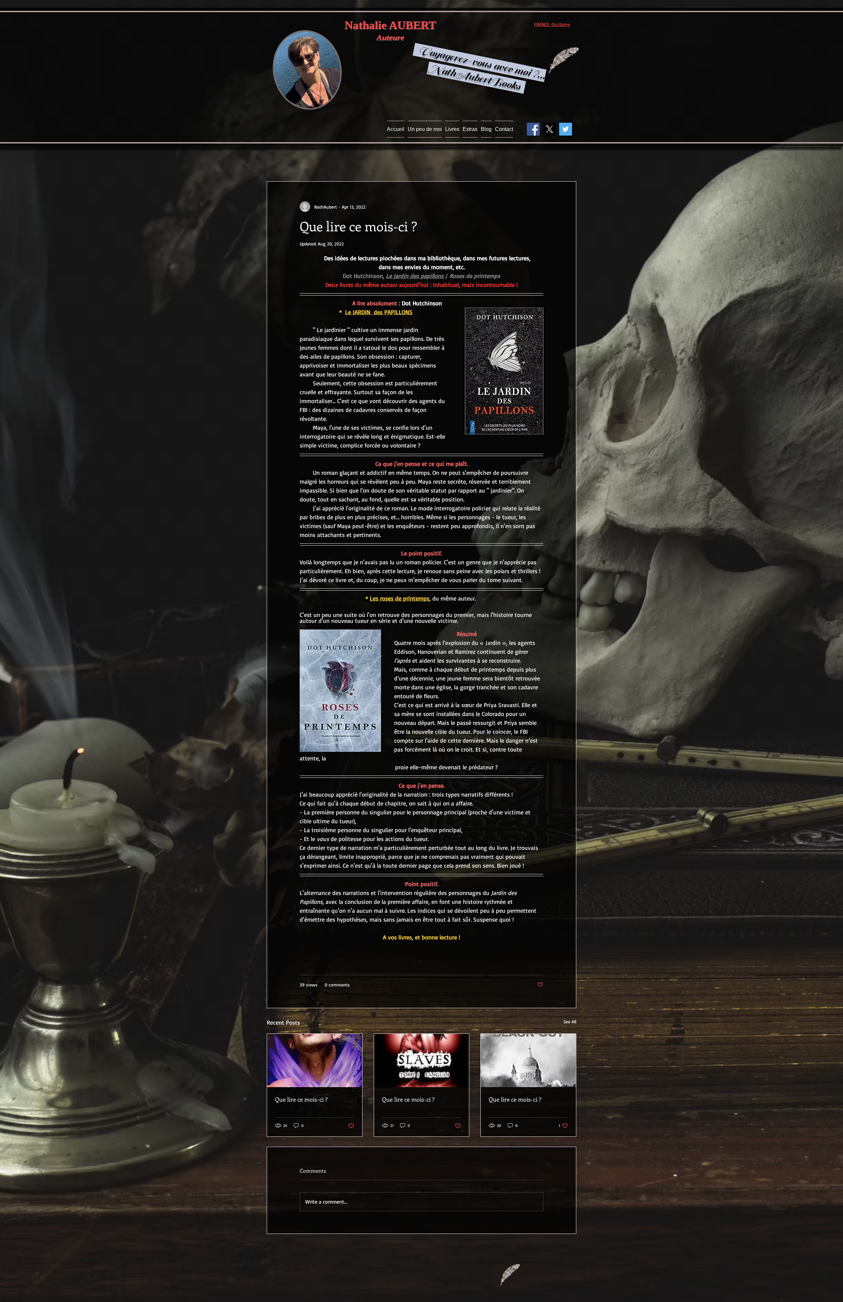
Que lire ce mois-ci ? (301, 1099)
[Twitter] (565, 129)
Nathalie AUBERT (390, 25)
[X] (549, 129)
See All (569, 1021)
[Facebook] (533, 129)
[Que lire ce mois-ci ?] (314, 1060)
